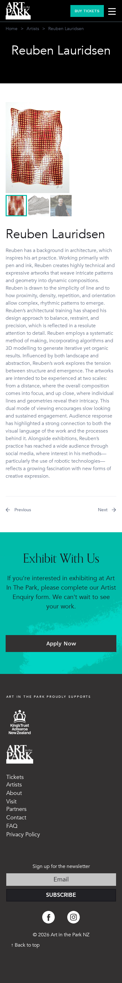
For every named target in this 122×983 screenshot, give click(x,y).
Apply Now (61, 643)
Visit (11, 802)
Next (103, 510)
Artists (33, 29)
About (14, 793)
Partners (16, 809)
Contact (16, 818)
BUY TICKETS (87, 11)
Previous (22, 510)
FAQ (12, 826)
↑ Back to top (25, 945)
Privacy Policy (23, 834)
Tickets (15, 777)
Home (12, 29)
